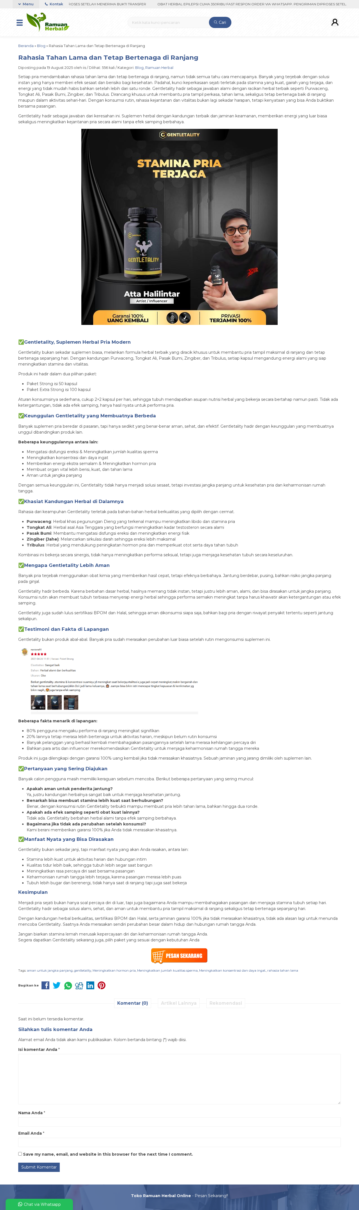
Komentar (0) (132, 1003)
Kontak (56, 4)
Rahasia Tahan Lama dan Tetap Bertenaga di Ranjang (108, 57)
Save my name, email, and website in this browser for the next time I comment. (108, 1154)
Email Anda (30, 1133)
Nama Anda (30, 1112)
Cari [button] (222, 22)
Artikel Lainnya (179, 1003)
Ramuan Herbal (159, 68)
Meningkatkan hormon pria (114, 970)
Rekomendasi (226, 1003)
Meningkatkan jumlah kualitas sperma (167, 970)
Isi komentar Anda (37, 1049)
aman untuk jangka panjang (50, 970)
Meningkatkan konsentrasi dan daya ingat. (232, 970)
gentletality (82, 970)
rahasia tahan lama (282, 970)
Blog (139, 68)
